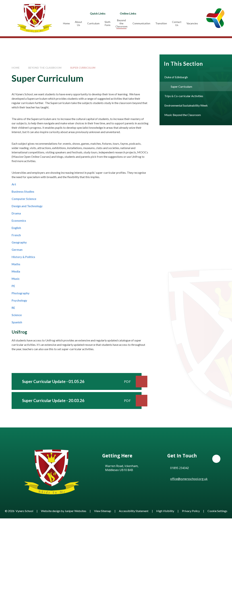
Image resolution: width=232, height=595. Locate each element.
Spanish (17, 322)
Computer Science (24, 198)
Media (16, 271)
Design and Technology (27, 206)
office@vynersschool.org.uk (189, 479)
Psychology (19, 300)
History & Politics (23, 256)
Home (16, 67)
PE (13, 286)
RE (13, 307)
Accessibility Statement (133, 511)
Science (17, 315)
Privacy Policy (191, 511)
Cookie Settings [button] (217, 511)
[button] (216, 459)
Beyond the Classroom (44, 67)
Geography (19, 242)
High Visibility (165, 511)
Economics (19, 220)
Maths (16, 264)
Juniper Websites (75, 511)
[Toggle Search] (174, 13)
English (16, 227)
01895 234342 (179, 468)
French (16, 235)
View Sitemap (102, 511)
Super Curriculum (82, 67)
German (17, 249)
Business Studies (23, 191)
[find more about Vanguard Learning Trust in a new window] (215, 18)
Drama (16, 213)
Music (16, 278)
